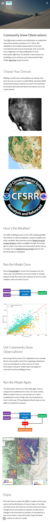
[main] (25, 47)
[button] (3, 3)
